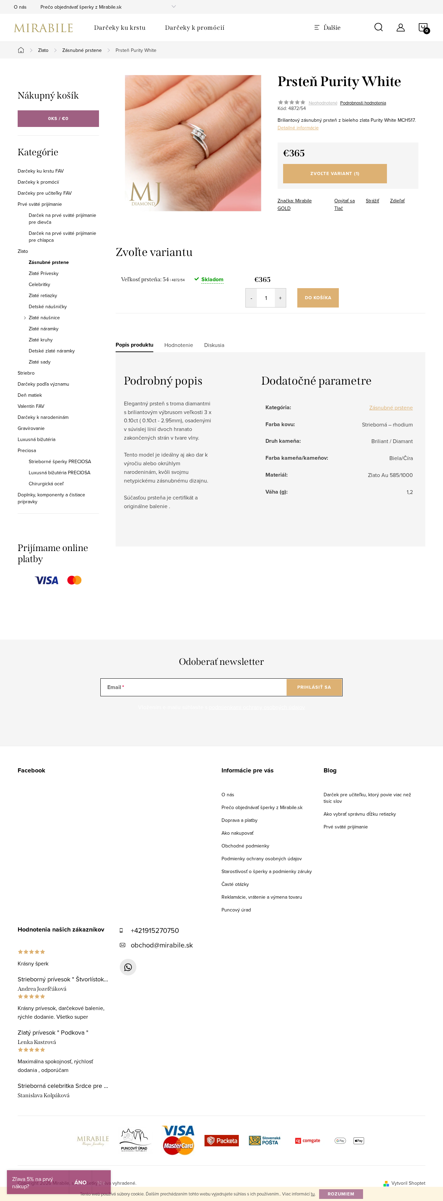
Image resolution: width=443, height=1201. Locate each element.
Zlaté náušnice (44, 317)
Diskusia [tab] (214, 345)
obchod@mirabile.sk (162, 945)
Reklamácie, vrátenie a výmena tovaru (262, 896)
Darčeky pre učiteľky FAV (45, 193)
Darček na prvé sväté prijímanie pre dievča (62, 219)
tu (313, 1194)
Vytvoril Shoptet (408, 1183)
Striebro (26, 372)
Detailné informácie (298, 127)
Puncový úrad (236, 909)
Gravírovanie (31, 428)
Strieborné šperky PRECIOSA (60, 461)
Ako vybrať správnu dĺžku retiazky (360, 813)
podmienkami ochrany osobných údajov (257, 707)
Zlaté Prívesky (43, 273)
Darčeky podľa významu (43, 384)
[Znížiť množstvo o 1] (251, 297)
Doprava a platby (239, 820)
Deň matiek (30, 395)
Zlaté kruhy (41, 339)
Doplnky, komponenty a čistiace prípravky (51, 498)
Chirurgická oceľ (46, 483)
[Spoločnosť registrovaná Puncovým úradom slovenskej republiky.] (135, 1140)
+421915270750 (155, 930)
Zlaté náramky (43, 328)
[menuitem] (119, 28)
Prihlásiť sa (314, 687)
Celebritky (39, 284)
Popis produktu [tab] (134, 345)
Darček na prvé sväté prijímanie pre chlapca (62, 237)
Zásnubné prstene (49, 262)
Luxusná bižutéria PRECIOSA (59, 472)
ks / (58, 118)
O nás (20, 6)
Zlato (23, 251)
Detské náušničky (48, 306)
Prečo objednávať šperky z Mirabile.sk (80, 6)
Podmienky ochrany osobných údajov (262, 858)
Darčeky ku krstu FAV (41, 170)
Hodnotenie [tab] (178, 345)
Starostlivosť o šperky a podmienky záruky (267, 871)
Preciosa (27, 450)
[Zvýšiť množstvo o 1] (280, 297)
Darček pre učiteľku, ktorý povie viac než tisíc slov (367, 798)
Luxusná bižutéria (36, 439)
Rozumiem (341, 1194)
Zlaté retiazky (43, 295)
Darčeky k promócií (38, 181)
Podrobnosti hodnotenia (363, 103)
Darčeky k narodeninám (43, 417)
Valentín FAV (31, 406)
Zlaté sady (40, 361)
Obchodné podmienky (245, 845)
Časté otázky (235, 884)
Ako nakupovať (237, 832)
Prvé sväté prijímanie (40, 204)
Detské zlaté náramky (52, 350)
